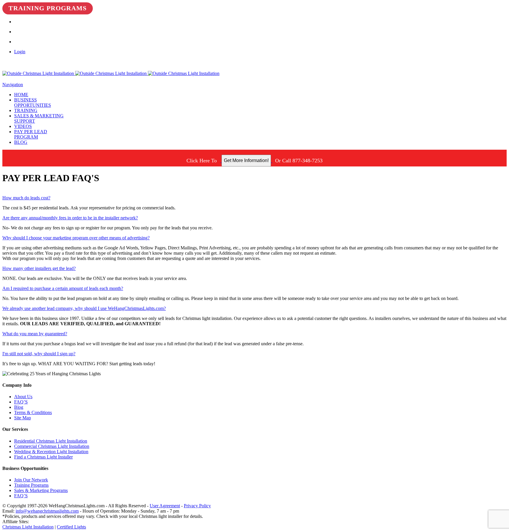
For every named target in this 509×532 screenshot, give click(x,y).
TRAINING (25, 110)
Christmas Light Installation (28, 526)
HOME (21, 94)
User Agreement (165, 505)
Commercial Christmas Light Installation (51, 446)
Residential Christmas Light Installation (50, 440)
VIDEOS (23, 126)
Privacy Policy (197, 505)
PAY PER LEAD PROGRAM (30, 134)
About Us (23, 396)
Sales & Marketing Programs (41, 490)
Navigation (12, 84)
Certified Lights (71, 526)
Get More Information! (246, 160)
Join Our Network (31, 479)
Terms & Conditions (33, 412)
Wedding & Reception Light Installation (51, 451)
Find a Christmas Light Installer (43, 456)
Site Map (22, 417)
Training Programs (48, 8)
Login (19, 51)
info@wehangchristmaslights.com (47, 510)
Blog (18, 407)
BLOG (20, 142)
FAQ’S (21, 401)
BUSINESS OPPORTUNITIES (32, 102)
